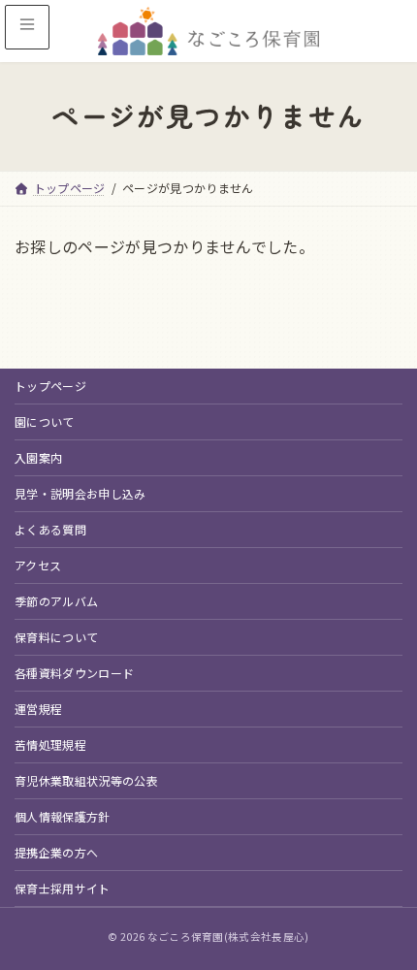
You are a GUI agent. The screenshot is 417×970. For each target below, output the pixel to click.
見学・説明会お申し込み (80, 493)
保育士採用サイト (63, 888)
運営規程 (38, 708)
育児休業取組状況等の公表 (86, 780)
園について (45, 421)
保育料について (56, 637)
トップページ (50, 385)
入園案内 (38, 457)
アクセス (38, 565)
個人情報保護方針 (63, 816)
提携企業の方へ (56, 852)
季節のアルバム (56, 601)
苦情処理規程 (50, 744)
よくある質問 (50, 529)
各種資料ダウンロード (74, 672)
